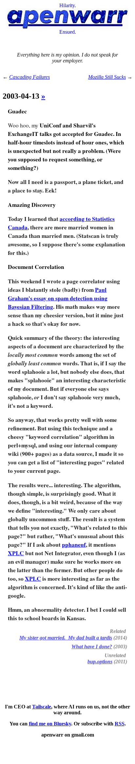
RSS (120, 723)
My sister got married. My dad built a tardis (65, 637)
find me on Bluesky (50, 723)
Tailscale (41, 706)
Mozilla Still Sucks (107, 77)
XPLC (16, 553)
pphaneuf (74, 544)
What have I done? (91, 646)
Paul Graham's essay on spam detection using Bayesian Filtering (57, 298)
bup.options (99, 661)
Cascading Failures (29, 77)
